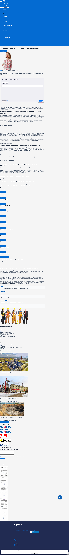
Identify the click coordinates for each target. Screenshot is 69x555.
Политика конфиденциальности (17, 528)
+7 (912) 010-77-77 (15, 546)
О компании (4, 9)
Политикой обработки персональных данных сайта (42, 551)
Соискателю (16, 538)
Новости (5, 13)
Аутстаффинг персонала (8, 25)
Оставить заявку (3, 51)
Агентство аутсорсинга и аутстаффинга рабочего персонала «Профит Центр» (25, 530)
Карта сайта (16, 534)
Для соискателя (4, 30)
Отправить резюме (7, 37)
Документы (6, 16)
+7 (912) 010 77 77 (5, 5)
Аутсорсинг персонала (8, 28)
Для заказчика (16, 537)
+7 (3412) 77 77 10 (5, 3)
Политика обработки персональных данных (11, 18)
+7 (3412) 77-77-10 (15, 545)
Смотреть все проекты (4, 421)
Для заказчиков (4, 21)
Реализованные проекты (6, 39)
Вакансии (5, 34)
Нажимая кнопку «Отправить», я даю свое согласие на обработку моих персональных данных (13, 456)
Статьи (3, 42)
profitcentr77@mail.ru (16, 544)
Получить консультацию (4, 256)
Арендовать (2, 191)
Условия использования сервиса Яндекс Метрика (33, 551)
